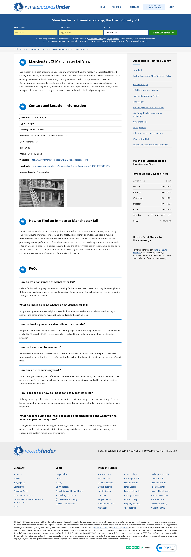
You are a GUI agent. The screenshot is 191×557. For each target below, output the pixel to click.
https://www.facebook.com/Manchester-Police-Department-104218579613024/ (71, 165)
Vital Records (130, 507)
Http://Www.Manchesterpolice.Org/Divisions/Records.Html (59, 159)
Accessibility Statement (66, 495)
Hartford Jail (138, 101)
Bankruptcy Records (160, 474)
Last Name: (64, 27)
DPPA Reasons (62, 486)
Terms (59, 478)
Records (116, 7)
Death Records (131, 482)
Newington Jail (139, 127)
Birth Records (104, 478)
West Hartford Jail (141, 139)
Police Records (157, 499)
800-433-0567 (155, 7)
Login (171, 7)
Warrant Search (158, 507)
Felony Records (158, 486)
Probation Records (106, 503)
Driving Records (105, 486)
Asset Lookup (130, 474)
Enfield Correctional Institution (146, 90)
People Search (104, 499)
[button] (166, 548)
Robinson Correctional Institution (148, 133)
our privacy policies (120, 527)
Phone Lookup (130, 499)
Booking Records (132, 478)
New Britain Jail (140, 121)
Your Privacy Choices (23, 495)
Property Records (132, 503)
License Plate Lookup (160, 491)
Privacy (59, 482)
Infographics (19, 482)
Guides (17, 478)
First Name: (19, 27)
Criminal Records (105, 482)
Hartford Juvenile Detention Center (148, 107)
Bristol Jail (137, 70)
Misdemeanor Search (160, 495)
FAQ (16, 506)
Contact (134, 7)
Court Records (157, 478)
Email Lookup (130, 486)
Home (102, 7)
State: (107, 27)
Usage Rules (61, 474)
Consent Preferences (65, 503)
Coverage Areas (21, 491)
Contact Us (19, 486)
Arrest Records (104, 474)
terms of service (101, 527)
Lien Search (103, 495)
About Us (18, 474)
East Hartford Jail (140, 84)
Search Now (161, 32)
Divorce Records (158, 482)
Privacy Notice (113, 38)
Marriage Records (132, 495)
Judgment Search (132, 491)
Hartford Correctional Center (146, 96)
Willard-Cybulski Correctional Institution (150, 144)
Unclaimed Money (159, 503)
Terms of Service (95, 38)
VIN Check (102, 507)
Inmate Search (104, 491)
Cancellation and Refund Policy (69, 491)
